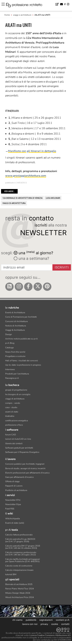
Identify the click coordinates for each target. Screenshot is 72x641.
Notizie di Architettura (15, 325)
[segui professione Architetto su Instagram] (19, 287)
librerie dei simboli (14, 443)
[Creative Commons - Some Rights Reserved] (36, 630)
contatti (65, 624)
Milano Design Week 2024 (17, 593)
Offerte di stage (12, 481)
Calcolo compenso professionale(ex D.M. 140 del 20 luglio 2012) (20, 553)
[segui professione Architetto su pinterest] (47, 287)
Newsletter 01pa (13, 504)
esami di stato (11, 411)
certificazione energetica (16, 420)
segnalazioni (46, 620)
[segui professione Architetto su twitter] (38, 287)
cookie (54, 624)
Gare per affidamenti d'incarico (19, 477)
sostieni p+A (62, 620)
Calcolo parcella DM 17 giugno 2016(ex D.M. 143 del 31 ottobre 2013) (22, 546)
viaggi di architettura (14, 203)
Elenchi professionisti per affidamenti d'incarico (27, 472)
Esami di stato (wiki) (14, 523)
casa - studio (11, 407)
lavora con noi (29, 624)
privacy (44, 624)
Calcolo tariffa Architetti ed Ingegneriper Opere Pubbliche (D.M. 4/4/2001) (22, 560)
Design (8, 334)
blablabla (9, 416)
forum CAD (10, 434)
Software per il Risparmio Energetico (22, 452)
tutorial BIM (10, 574)
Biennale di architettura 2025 (18, 584)
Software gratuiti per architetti (19, 447)
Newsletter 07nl (12, 500)
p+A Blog (9, 343)
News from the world (15, 352)
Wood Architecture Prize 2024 (19, 597)
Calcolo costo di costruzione (18, 565)
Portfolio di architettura (16, 490)
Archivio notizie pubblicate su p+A (21, 338)
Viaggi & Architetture (15, 330)
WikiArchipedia (12, 518)
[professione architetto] (26, 5)
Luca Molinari (53, 198)
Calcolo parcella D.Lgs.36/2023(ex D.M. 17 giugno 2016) (20, 540)
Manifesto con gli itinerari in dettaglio (32, 151)
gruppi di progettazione (16, 389)
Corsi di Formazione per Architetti (21, 316)
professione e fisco (14, 425)
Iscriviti (62, 267)
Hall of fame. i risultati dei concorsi (21, 360)
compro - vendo (12, 403)
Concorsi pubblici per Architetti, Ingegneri (24, 464)
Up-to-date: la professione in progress (23, 365)
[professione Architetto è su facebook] (28, 287)
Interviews (10, 369)
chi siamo (17, 620)
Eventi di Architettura (15, 312)
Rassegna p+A (12, 378)
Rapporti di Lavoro (14, 485)
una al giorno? (36, 252)
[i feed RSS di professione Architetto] (9, 287)
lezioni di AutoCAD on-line (18, 439)
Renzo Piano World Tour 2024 (19, 588)
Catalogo (9, 347)
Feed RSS (9, 508)
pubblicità (31, 620)
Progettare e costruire (15, 356)
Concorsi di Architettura (16, 321)
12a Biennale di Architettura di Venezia (22, 198)
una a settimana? (33, 258)
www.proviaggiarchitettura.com (25, 176)
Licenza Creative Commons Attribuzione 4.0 (49, 635)
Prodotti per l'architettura (17, 373)
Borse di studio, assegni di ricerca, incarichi (25, 468)
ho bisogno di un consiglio (17, 394)
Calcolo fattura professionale (19, 534)
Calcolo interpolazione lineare (19, 570)
